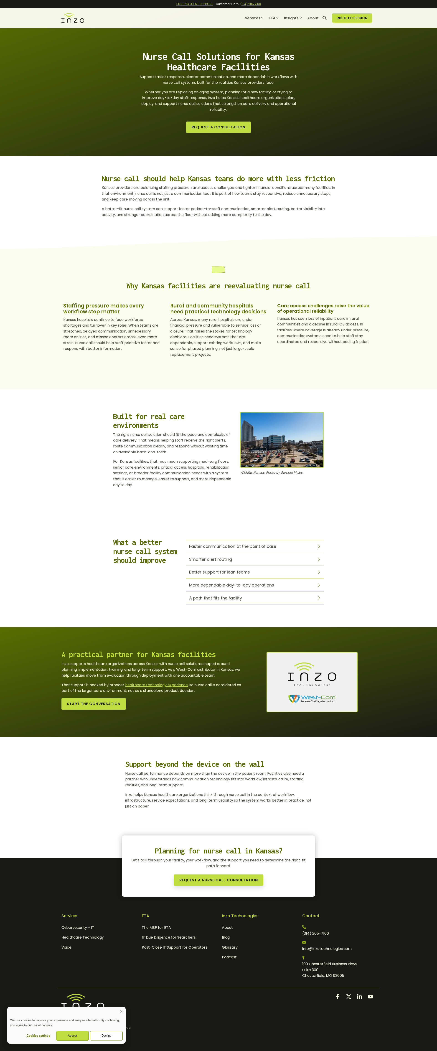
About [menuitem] (227, 927)
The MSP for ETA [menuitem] (156, 927)
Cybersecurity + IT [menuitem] (77, 927)
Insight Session (352, 18)
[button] (338, 997)
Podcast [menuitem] (229, 957)
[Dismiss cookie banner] (121, 1012)
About (313, 18)
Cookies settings (38, 1035)
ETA (272, 18)
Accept (72, 1035)
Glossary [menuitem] (230, 947)
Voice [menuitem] (66, 947)
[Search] (325, 18)
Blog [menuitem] (226, 937)
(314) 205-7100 (315, 933)
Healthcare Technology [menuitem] (82, 937)
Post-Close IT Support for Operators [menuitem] (174, 947)
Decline (106, 1035)
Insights (291, 18)
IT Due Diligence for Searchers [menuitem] (169, 937)
